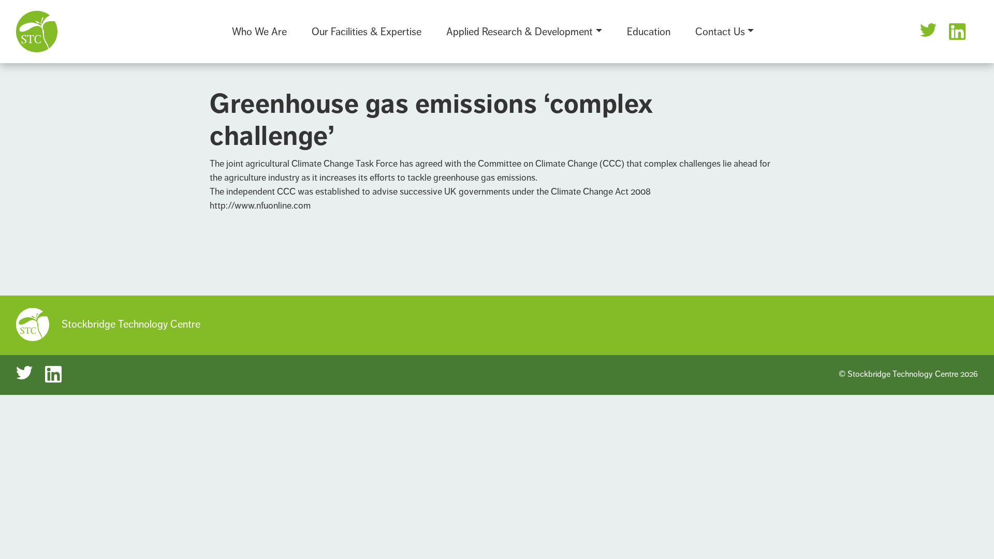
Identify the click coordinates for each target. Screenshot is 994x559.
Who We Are (259, 31)
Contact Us (720, 31)
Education (648, 31)
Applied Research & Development (519, 31)
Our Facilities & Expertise (366, 31)
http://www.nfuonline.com (260, 205)
